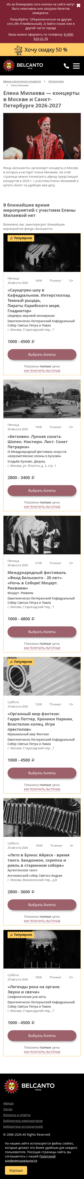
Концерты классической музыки (22, 65)
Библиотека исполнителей (23, 1126)
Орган (7, 1109)
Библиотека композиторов (23, 1121)
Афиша (8, 1103)
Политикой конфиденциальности (30, 1158)
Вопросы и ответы (17, 1115)
